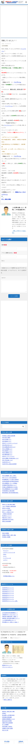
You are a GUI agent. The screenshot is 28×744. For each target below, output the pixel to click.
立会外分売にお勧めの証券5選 (9, 464)
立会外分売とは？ (6, 462)
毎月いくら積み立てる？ (8, 512)
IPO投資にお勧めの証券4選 (8, 435)
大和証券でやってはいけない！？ (10, 614)
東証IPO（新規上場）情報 (8, 711)
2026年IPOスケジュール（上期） (10, 601)
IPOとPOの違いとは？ (7, 460)
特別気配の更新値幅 (7, 717)
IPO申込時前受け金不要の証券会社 (10, 481)
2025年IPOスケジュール (8, 599)
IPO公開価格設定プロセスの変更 (10, 489)
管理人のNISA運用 (6, 521)
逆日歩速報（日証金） (7, 726)
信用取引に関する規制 (7, 728)
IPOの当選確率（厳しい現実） (9, 475)
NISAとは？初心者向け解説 (8, 504)
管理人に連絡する (8, 699)
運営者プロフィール (7, 665)
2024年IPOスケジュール (8, 597)
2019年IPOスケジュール (8, 587)
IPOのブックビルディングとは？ (10, 443)
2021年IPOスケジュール (8, 591)
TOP (13, 631)
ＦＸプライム (17, 82)
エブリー (5, 560)
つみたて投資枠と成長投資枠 (9, 506)
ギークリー (6, 550)
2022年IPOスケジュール (8, 593)
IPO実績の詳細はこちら (8, 576)
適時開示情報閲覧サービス (8, 719)
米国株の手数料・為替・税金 (9, 535)
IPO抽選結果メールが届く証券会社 (10, 479)
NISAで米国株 (5, 533)
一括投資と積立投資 (7, 513)
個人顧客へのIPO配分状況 (8, 715)
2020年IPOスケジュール (8, 589)
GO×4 (4, 554)
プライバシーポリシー (7, 667)
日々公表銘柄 (5, 724)
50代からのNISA (6, 508)
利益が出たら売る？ (7, 517)
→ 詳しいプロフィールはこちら (19, 231)
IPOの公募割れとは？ (7, 452)
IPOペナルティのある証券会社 (9, 477)
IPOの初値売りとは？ (7, 450)
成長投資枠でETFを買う (8, 519)
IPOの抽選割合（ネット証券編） (10, 483)
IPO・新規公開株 (6, 199)
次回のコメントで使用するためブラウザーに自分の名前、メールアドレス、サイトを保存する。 (14, 270)
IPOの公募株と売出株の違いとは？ (10, 458)
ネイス (4, 556)
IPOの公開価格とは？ (7, 449)
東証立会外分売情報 (7, 720)
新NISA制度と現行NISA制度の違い (10, 492)
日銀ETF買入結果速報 (7, 722)
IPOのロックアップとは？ (8, 456)
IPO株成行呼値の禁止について (9, 485)
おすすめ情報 (5, 45)
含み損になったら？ (7, 515)
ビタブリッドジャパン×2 (9, 552)
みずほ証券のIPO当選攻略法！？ (10, 612)
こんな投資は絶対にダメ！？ (9, 620)
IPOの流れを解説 (6, 437)
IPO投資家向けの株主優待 (8, 490)
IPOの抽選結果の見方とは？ (9, 447)
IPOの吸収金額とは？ (7, 454)
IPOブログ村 (5, 730)
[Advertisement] (14, 22)
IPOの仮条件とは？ (6, 441)
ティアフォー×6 (7, 558)
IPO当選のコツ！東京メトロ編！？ (10, 622)
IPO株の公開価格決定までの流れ (10, 487)
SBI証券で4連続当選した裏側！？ (10, 616)
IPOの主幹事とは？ (6, 439)
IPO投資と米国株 (6, 537)
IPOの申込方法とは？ (7, 445)
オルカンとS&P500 (6, 510)
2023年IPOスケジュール (8, 595)
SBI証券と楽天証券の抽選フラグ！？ (11, 618)
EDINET (4, 713)
